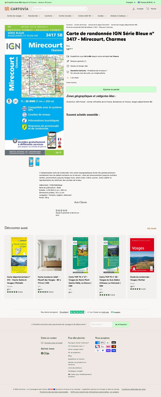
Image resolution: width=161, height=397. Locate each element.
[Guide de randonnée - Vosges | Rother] (142, 263)
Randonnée (33, 16)
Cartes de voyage (14, 16)
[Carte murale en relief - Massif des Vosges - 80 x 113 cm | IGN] (49, 265)
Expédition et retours (76, 359)
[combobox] (131, 2)
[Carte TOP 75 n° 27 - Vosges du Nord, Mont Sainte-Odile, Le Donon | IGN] (80, 265)
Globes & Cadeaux (118, 16)
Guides (101, 16)
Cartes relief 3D (84, 16)
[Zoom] (34, 90)
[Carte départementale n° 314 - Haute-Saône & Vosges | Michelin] (19, 265)
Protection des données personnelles (54, 392)
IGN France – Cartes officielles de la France (94, 102)
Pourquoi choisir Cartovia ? (78, 343)
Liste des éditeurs (75, 368)
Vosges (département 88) (141, 102)
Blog (70, 356)
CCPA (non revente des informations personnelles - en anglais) (94, 392)
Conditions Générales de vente (134, 389)
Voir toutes (151, 228)
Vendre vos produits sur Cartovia (77, 363)
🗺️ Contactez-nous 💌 (76, 346)
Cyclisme (48, 16)
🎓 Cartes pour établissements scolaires (80, 375)
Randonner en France (121, 102)
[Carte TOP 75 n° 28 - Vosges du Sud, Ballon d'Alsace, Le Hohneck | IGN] (111, 267)
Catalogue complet (75, 371)
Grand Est (70, 102)
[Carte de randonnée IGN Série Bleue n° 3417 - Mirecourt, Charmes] (111, 130)
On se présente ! (74, 352)
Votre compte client (75, 349)
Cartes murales (65, 16)
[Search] (85, 8)
